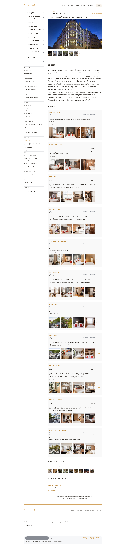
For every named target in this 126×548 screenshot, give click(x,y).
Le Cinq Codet (27, 140)
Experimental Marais (28, 78)
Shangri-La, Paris (28, 182)
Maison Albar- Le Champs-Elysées (31, 163)
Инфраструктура (68, 17)
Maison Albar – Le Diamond (30, 155)
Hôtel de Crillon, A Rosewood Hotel (31, 100)
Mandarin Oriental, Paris (29, 171)
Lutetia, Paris (27, 152)
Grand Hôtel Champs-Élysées (30, 86)
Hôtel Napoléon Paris (28, 121)
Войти (98, 5)
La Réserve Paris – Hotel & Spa (30, 135)
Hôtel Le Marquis (28, 110)
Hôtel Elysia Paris (28, 102)
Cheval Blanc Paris (28, 75)
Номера (59, 17)
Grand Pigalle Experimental (30, 89)
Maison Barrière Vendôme (30, 166)
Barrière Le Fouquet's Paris (30, 67)
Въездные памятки (80, 5)
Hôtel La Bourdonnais (29, 105)
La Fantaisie (26, 129)
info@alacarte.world (29, 525)
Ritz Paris (26, 177)
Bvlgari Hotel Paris (28, 70)
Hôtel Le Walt (27, 119)
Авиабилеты (70, 5)
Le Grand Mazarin (28, 147)
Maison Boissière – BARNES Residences (32, 169)
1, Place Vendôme (28, 65)
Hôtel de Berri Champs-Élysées (31, 97)
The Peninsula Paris (28, 185)
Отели (63, 5)
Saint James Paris (28, 179)
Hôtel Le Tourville (28, 116)
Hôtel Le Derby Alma (28, 108)
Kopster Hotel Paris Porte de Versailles (32, 127)
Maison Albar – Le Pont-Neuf (30, 158)
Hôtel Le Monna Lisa (28, 113)
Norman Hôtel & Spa (28, 174)
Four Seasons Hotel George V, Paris (31, 84)
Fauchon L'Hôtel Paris (29, 81)
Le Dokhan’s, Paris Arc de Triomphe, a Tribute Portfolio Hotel (34, 144)
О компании (90, 5)
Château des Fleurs (28, 73)
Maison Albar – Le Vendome (30, 160)
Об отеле (51, 17)
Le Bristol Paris (27, 137)
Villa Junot (26, 187)
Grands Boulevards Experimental (31, 92)
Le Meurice (26, 150)
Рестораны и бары (82, 17)
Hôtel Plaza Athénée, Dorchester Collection (33, 124)
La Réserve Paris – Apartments (30, 132)
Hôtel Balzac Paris (28, 94)
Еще (80, 53)
